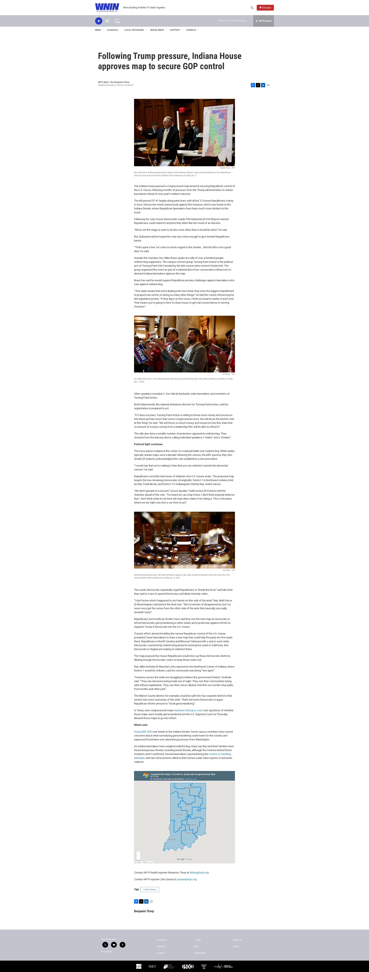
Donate (266, 7)
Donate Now (200, 953)
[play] (98, 21)
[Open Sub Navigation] (103, 30)
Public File (161, 946)
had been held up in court (188, 710)
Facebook (237, 940)
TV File (198, 940)
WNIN (98, 30)
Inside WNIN (157, 30)
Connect (191, 30)
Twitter (236, 946)
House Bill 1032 (143, 731)
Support (175, 30)
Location (161, 953)
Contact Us (162, 940)
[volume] (107, 21)
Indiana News (149, 889)
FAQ (196, 946)
